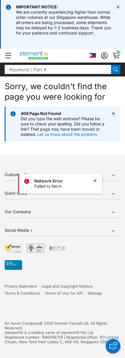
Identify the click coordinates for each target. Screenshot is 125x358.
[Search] (115, 69)
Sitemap (95, 293)
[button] (8, 56)
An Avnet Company (22, 323)
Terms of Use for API (64, 293)
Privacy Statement (21, 286)
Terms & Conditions (22, 293)
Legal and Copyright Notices (67, 286)
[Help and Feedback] (113, 346)
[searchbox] (58, 69)
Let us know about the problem (67, 134)
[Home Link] (45, 56)
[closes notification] (118, 7)
